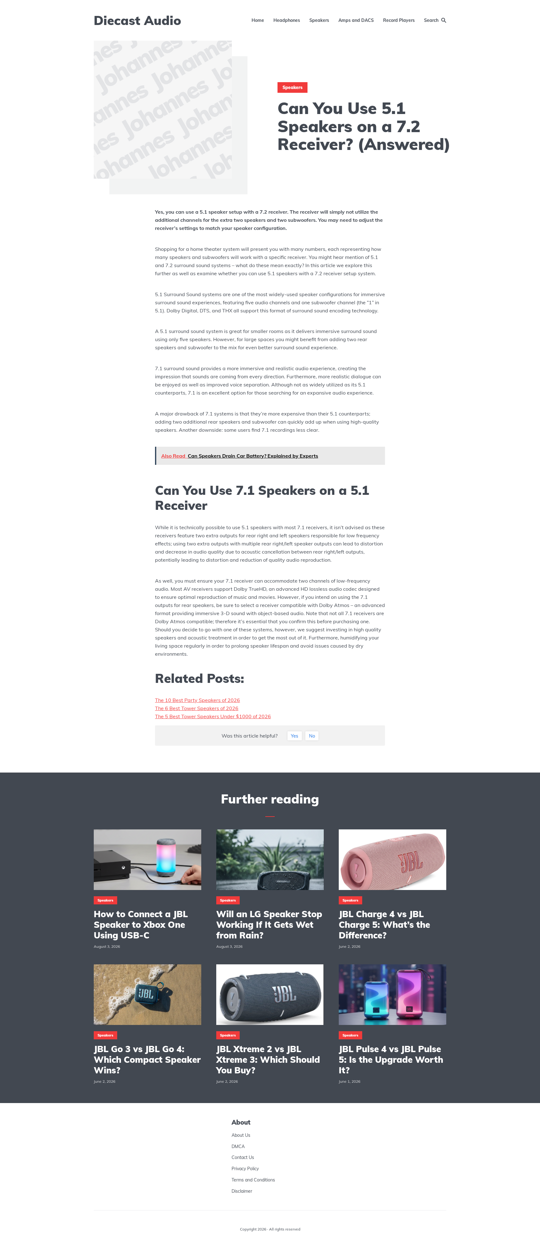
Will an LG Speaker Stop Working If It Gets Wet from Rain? (269, 924)
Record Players (399, 20)
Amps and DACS (356, 20)
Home (258, 20)
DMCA (238, 1146)
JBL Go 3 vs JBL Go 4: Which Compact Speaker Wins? (147, 1059)
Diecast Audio (137, 20)
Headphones (286, 20)
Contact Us (243, 1158)
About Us (241, 1135)
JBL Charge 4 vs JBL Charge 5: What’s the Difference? (384, 924)
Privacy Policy (245, 1169)
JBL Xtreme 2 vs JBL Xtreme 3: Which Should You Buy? (268, 1059)
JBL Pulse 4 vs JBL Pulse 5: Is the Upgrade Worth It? (391, 1059)
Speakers (319, 20)
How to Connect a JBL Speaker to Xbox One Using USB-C (141, 924)
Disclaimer (242, 1191)
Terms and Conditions (253, 1180)
